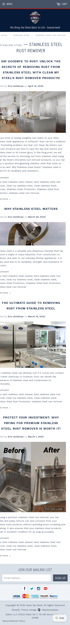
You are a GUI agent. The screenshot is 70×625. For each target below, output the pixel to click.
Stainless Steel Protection (21, 189)
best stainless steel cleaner (18, 182)
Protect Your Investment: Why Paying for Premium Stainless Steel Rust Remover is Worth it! (31, 423)
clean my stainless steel (19, 185)
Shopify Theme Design (24, 609)
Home (4, 35)
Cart (64, 4)
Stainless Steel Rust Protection (43, 283)
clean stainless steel (45, 185)
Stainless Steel (21, 35)
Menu (9, 4)
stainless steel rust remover (24, 193)
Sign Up (60, 578)
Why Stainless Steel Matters (31, 208)
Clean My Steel (34, 605)
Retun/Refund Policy (13, 621)
